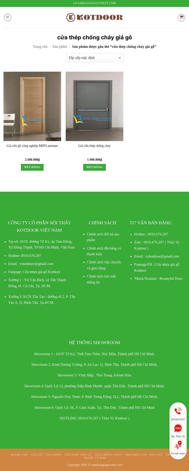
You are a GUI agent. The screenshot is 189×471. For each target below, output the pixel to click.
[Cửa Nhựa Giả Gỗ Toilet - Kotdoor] (94, 17)
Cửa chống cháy (108, 454)
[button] (7, 17)
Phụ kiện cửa (136, 454)
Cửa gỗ (37, 454)
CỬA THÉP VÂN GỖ (78, 454)
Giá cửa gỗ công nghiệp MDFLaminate (32, 146)
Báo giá (156, 454)
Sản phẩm (60, 47)
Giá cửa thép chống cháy (94, 146)
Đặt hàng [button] (32, 167)
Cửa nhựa (54, 454)
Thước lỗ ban (95, 458)
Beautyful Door (170, 278)
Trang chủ (40, 47)
